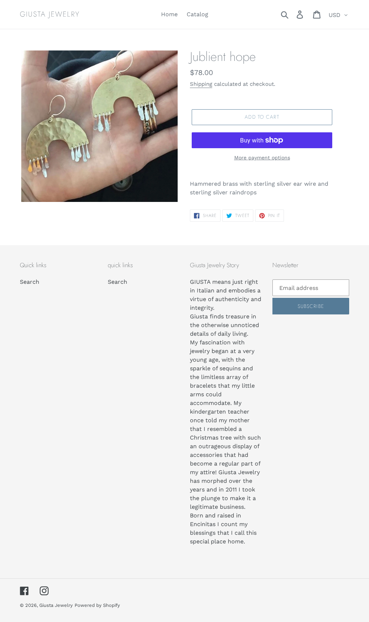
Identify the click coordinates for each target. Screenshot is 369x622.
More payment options (262, 157)
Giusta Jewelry (50, 14)
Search (29, 281)
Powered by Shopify (97, 605)
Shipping (201, 84)
